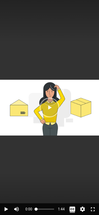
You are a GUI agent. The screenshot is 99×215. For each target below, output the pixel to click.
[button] (49, 107)
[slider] (45, 209)
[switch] (16, 209)
